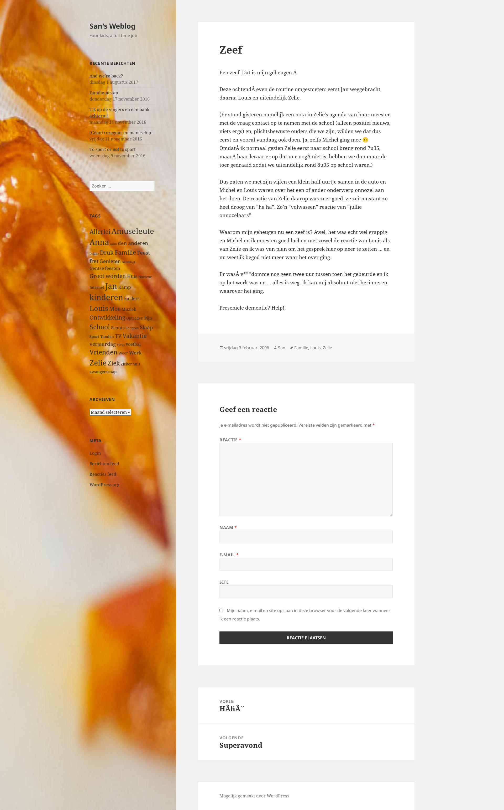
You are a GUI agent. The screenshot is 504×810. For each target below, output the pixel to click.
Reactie (230, 440)
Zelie (98, 363)
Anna (99, 242)
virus (121, 345)
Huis (132, 276)
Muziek (129, 309)
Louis (99, 308)
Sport (94, 336)
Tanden (107, 336)
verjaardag (103, 344)
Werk (135, 352)
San (281, 348)
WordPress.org (104, 485)
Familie (125, 252)
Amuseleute (132, 231)
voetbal (133, 344)
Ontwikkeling (107, 317)
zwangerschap (103, 371)
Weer (123, 353)
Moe (114, 308)
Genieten (110, 261)
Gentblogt (128, 262)
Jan (111, 286)
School (100, 326)
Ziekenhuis (130, 364)
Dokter (94, 253)
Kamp (124, 287)
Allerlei (100, 231)
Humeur (145, 276)
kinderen (106, 297)
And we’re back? (106, 76)
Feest (143, 252)
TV (118, 336)
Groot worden (108, 276)
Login (95, 453)
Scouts (118, 328)
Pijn (148, 318)
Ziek (114, 363)
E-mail (229, 555)
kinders (131, 298)
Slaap (146, 327)
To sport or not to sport (113, 149)
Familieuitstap (104, 93)
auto (113, 244)
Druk (107, 252)
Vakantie (135, 335)
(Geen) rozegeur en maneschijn (121, 132)
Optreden (134, 318)
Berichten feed (104, 464)
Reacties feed (103, 474)
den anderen (133, 243)
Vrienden (103, 352)
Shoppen (132, 328)
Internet (97, 287)
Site (224, 582)
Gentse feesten (105, 268)
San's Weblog (112, 26)
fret (94, 261)
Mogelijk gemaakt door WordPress (254, 796)
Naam (228, 527)
